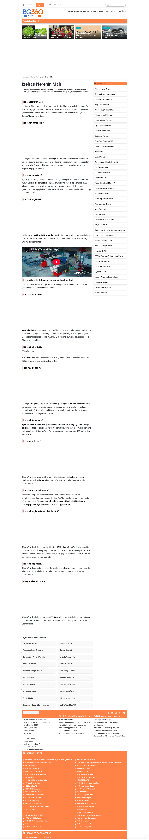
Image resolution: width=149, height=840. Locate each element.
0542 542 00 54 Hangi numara (87, 765)
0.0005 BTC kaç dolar (32, 789)
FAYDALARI (103, 12)
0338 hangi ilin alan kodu (85, 786)
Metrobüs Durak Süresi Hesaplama (72, 725)
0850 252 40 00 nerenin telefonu (88, 783)
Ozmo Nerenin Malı (30, 643)
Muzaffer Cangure (66, 720)
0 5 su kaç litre (82, 809)
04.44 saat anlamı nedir (33, 827)
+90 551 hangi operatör (85, 795)
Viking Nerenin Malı (67, 698)
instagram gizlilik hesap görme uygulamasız (106, 723)
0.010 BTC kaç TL (83, 780)
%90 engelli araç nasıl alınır (34, 795)
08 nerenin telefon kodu (85, 806)
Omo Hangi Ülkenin (67, 684)
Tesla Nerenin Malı (30, 664)
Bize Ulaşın (118, 716)
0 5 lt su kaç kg (30, 765)
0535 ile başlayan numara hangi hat (89, 815)
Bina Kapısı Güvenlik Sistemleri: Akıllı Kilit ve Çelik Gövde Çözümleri (48, 760)
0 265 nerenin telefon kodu (86, 803)
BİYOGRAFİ (87, 12)
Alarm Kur (27, 733)
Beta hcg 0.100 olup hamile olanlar (37, 722)
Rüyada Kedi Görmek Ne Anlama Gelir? (38, 762)
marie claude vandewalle (33, 750)
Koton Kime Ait (66, 650)
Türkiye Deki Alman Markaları (34, 657)
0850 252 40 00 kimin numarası (35, 774)
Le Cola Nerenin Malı (68, 657)
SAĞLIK (112, 12)
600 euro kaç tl (29, 739)
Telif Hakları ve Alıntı (103, 716)
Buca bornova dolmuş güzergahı (106, 728)
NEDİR (95, 12)
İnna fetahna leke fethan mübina (106, 733)
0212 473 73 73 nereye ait (86, 777)
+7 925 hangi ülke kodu (33, 818)
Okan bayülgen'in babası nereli (105, 730)
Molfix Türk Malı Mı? (68, 705)
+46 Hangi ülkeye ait (84, 827)
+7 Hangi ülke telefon (32, 783)
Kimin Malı (35, 77)
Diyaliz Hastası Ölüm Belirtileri (35, 720)
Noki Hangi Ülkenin (67, 671)
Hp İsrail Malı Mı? (66, 664)
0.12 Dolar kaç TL (31, 786)
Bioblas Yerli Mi (29, 684)
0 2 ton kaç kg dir (83, 771)
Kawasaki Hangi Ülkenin (32, 671)
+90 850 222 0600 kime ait (86, 789)
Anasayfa (27, 77)
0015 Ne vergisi (82, 821)
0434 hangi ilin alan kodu (33, 768)
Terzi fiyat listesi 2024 (102, 720)
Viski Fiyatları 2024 (31, 728)
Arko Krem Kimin (29, 691)
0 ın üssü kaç (29, 777)
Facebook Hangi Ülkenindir (33, 650)
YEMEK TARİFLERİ (75, 12)
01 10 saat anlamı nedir (33, 798)
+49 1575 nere (30, 809)
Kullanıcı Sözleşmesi (83, 716)
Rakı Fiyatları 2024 (31, 725)
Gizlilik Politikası (66, 716)
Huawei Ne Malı (66, 643)
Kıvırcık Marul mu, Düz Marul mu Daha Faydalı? (59, 5)
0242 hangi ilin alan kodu (85, 824)
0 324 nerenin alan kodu (33, 792)
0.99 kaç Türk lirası (83, 768)
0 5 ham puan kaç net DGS (34, 815)
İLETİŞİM (122, 11)
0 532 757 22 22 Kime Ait (33, 803)
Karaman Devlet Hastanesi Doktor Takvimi (110, 736)
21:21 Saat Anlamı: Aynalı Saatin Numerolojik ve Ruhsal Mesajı (99, 762)
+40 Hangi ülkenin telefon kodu (36, 780)
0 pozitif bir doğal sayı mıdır (35, 771)
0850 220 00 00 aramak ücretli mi (36, 821)
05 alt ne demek (82, 792)
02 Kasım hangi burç (32, 800)
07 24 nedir (29, 824)
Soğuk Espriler (29, 730)
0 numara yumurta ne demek (87, 818)
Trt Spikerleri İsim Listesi (68, 730)
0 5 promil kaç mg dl (84, 798)
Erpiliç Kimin (28, 698)
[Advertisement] (74, 55)
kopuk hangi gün (30, 741)
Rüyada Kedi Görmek (31, 21)
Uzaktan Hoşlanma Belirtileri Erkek (72, 733)
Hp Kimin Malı (28, 678)
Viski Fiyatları (47, 837)
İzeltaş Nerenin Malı (46, 77)
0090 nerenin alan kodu (85, 774)
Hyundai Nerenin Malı (68, 678)
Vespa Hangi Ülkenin (68, 691)
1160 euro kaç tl (30, 747)
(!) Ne (26, 812)
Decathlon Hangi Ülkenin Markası (36, 705)
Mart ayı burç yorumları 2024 (70, 728)
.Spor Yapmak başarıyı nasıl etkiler (37, 806)
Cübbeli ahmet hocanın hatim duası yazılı (75, 722)
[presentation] (97, 5)
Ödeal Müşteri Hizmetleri (86, 760)
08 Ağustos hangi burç (85, 812)
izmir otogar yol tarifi (32, 744)
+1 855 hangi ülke (83, 800)
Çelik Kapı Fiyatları (31, 837)
